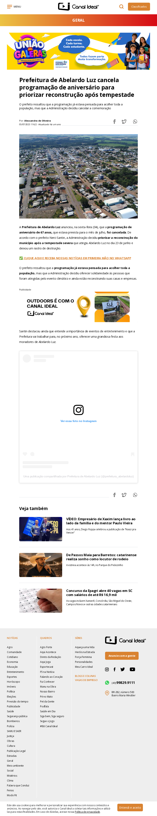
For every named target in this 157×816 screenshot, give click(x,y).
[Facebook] (115, 669)
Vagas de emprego (86, 680)
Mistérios (12, 775)
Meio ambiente (15, 765)
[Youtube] (132, 669)
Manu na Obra (48, 686)
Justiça (10, 736)
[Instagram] (107, 669)
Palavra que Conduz (18, 785)
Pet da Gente (47, 701)
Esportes (12, 677)
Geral (10, 760)
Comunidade (14, 652)
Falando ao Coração (51, 677)
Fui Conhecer (47, 681)
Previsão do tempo (17, 701)
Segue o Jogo (47, 721)
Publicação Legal (16, 751)
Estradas (12, 756)
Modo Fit (12, 795)
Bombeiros (13, 721)
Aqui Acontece (48, 652)
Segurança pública (17, 716)
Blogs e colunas (85, 676)
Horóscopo (13, 681)
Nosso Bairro (47, 691)
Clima (10, 780)
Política (11, 691)
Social (10, 770)
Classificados (139, 6)
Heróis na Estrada (85, 652)
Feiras (10, 790)
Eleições (11, 696)
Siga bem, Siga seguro (52, 716)
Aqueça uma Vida (84, 647)
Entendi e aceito (130, 807)
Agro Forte (46, 647)
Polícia (10, 726)
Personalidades (83, 662)
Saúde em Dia (47, 711)
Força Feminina (83, 657)
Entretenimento (15, 672)
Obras (10, 741)
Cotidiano (12, 657)
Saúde (10, 711)
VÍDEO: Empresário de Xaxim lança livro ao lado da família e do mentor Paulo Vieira (101, 521)
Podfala (44, 706)
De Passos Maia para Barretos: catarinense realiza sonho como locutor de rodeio (101, 557)
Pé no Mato (46, 696)
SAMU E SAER (14, 731)
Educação (12, 667)
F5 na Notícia (47, 672)
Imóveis (11, 686)
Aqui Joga (45, 662)
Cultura (11, 746)
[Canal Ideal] (78, 7)
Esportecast (46, 667)
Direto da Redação (50, 657)
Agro (9, 647)
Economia (12, 662)
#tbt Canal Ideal (48, 726)
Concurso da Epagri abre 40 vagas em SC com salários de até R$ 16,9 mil (99, 592)
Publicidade (13, 706)
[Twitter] (122, 669)
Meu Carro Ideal (84, 667)
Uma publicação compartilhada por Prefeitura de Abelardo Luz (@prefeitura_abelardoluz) (78, 476)
